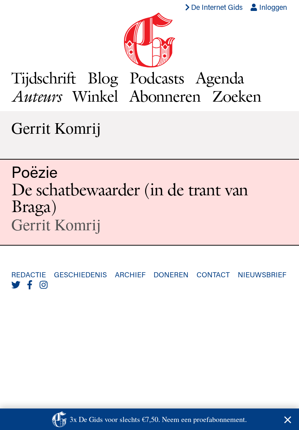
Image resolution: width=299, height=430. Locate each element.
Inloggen (272, 7)
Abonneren (165, 96)
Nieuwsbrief (262, 274)
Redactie (28, 274)
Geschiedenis (80, 274)
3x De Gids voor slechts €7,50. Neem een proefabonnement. (158, 419)
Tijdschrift (43, 78)
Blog (103, 78)
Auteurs (36, 96)
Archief (130, 274)
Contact (213, 274)
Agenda (220, 78)
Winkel (95, 96)
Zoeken (236, 96)
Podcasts (156, 78)
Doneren (171, 274)
